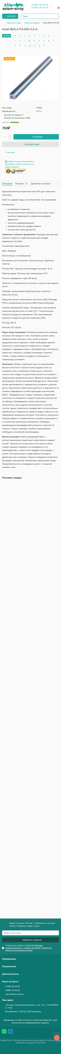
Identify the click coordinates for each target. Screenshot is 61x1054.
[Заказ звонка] (57, 1037)
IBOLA (39, 111)
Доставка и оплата (40, 183)
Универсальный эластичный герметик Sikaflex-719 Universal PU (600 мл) (26, 592)
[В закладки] (57, 485)
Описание (7, 183)
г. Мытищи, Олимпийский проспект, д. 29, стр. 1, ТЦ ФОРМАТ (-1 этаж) (31, 1006)
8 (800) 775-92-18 (40, 7)
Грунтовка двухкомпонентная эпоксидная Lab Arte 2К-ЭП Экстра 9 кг (29, 665)
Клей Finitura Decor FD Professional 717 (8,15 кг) (25, 880)
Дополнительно (10, 974)
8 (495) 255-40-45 (40, 5)
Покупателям (9, 966)
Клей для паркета (32, 23)
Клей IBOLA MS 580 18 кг (14, 519)
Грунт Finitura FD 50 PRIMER (16, 809)
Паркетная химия (14, 23)
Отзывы (21, 183)
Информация (9, 959)
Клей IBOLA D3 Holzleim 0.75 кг (17, 738)
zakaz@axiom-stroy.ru (14, 994)
